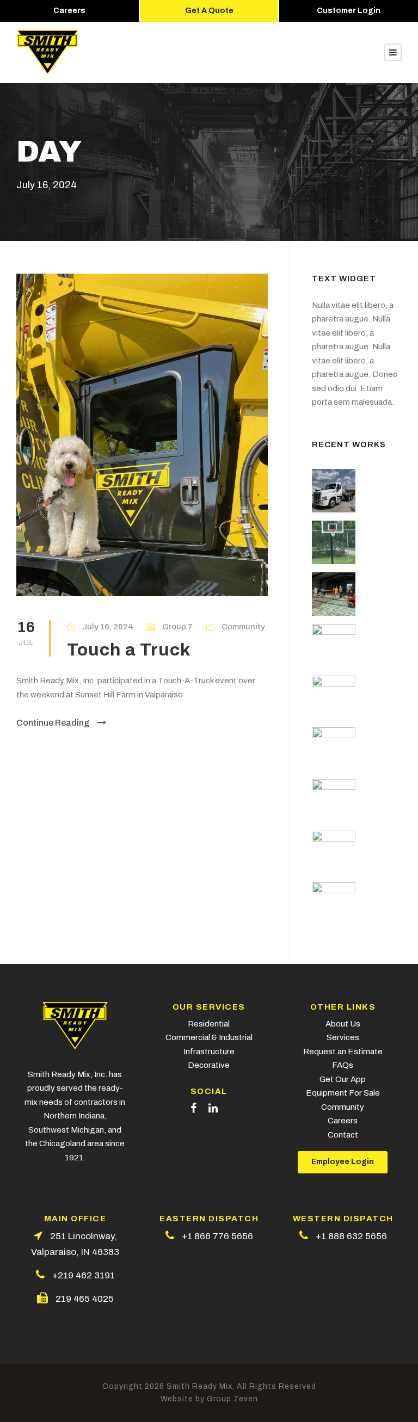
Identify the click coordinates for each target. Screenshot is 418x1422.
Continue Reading (52, 722)
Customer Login (348, 11)
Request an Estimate (343, 1051)
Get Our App (342, 1079)
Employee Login (342, 1162)
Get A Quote (209, 11)
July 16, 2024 (107, 626)
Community (243, 626)
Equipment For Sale (343, 1093)
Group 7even (232, 1399)
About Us (342, 1023)
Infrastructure (209, 1051)
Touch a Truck (128, 649)
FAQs (342, 1065)
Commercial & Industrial (209, 1037)
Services (343, 1037)
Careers (69, 11)
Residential (209, 1023)
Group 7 (177, 626)
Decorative (209, 1065)
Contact (343, 1134)
